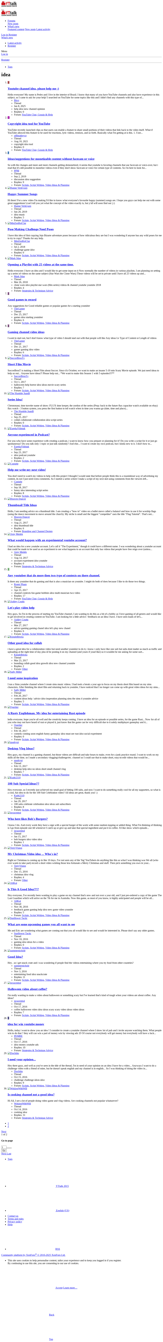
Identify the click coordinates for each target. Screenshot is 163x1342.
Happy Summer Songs (22, 194)
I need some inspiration (23, 678)
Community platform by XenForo (33, 1255)
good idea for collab (25, 643)
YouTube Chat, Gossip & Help (37, 114)
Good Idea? (15, 956)
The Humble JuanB (24, 411)
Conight (18, 481)
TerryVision (20, 866)
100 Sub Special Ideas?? (23, 783)
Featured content (16, 29)
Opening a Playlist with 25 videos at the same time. (41, 264)
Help (10, 1224)
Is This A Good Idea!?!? (23, 889)
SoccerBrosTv (21, 376)
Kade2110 (19, 795)
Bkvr (16, 100)
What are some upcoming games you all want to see (41, 924)
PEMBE (18, 1036)
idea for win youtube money (26, 1024)
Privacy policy (15, 1221)
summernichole (21, 965)
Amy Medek (20, 552)
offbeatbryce (20, 135)
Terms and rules (16, 1218)
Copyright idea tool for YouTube (29, 123)
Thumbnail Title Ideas (22, 505)
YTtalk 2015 (62, 1186)
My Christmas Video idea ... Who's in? (33, 854)
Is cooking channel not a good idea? (31, 1094)
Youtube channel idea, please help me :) (33, 88)
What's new (13, 26)
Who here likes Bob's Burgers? (28, 819)
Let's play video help (21, 607)
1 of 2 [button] (4, 1134)
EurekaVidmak (21, 446)
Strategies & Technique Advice (37, 290)
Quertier (18, 725)
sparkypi (18, 760)
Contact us (13, 1216)
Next (3, 1131)
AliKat (17, 901)
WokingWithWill (22, 1103)
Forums (11, 20)
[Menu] (2, 9)
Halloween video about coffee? (27, 989)
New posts (13, 23)
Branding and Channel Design (37, 531)
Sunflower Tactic (22, 933)
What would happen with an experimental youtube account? (47, 540)
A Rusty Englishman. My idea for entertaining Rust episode (46, 713)
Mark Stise (19, 276)
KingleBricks (20, 654)
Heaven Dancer (22, 517)
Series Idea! (15, 399)
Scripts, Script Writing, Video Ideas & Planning (45, 185)
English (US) (62, 1210)
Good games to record (22, 299)
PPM (16, 170)
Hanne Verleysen (22, 206)
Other (25, 669)
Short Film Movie (19, 364)
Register (12, 45)
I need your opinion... (22, 1059)
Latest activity (43, 29)
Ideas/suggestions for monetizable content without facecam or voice (51, 158)
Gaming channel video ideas (26, 332)
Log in (4, 54)
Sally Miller (20, 690)
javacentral (19, 830)
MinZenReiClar (22, 241)
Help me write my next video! (27, 469)
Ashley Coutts (21, 619)
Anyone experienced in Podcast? (29, 434)
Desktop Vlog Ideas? (21, 748)
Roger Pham (20, 584)
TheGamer (19, 308)
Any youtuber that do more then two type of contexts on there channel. (54, 575)
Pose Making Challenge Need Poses (31, 229)
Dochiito (18, 1071)
